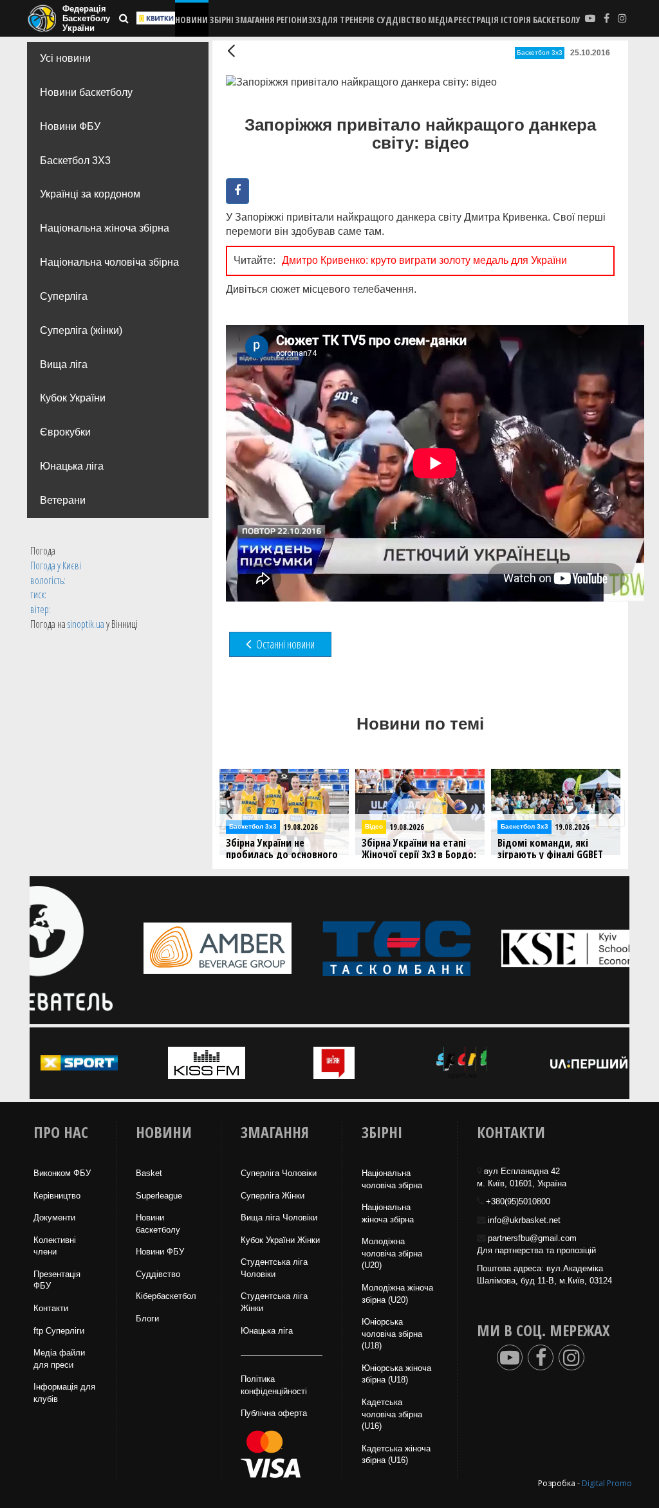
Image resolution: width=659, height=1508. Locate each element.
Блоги (147, 1318)
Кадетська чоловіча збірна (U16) (392, 1414)
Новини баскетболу (86, 92)
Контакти (50, 1308)
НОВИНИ (191, 20)
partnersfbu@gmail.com (532, 1238)
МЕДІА (440, 20)
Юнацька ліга (72, 466)
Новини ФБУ (70, 126)
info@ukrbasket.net (524, 1220)
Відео (238, 826)
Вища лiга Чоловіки (279, 1217)
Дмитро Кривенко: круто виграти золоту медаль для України (424, 260)
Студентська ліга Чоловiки (274, 1268)
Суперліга (64, 296)
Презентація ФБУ (56, 1280)
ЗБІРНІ (221, 20)
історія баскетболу (540, 20)
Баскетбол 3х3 (539, 52)
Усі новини (65, 58)
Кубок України (73, 397)
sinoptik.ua (86, 624)
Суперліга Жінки (272, 1195)
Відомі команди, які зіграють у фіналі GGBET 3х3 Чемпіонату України (414, 855)
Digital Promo (607, 1483)
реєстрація (476, 20)
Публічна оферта (274, 1413)
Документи (54, 1217)
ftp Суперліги (58, 1331)
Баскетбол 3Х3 (75, 160)
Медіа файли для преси (59, 1359)
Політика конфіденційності (274, 1385)
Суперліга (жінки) (81, 330)
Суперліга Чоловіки (279, 1173)
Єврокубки (65, 432)
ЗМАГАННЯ (255, 20)
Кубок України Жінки (280, 1240)
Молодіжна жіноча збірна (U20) (397, 1294)
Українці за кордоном (90, 193)
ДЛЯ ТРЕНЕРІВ (348, 20)
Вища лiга (64, 364)
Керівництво (56, 1195)
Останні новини (284, 644)
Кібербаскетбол (166, 1296)
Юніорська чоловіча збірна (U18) (392, 1333)
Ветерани (63, 500)
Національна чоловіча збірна (109, 262)
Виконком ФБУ (62, 1173)
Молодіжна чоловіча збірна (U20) (392, 1253)
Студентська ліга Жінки (274, 1302)
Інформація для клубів (64, 1393)
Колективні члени (54, 1246)
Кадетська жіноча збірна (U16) (396, 1455)
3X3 (314, 20)
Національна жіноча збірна (104, 228)
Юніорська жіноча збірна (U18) (396, 1374)
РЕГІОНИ (292, 20)
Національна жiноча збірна (388, 1213)
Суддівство (158, 1274)
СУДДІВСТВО (401, 20)
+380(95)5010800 (518, 1201)
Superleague (159, 1195)
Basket (149, 1173)
